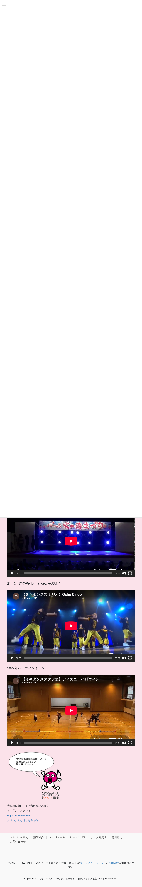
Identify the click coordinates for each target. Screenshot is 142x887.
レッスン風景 (78, 837)
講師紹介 (38, 837)
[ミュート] (124, 573)
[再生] (12, 573)
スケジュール (57, 837)
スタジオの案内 (19, 837)
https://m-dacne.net (18, 815)
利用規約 (114, 863)
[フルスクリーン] (130, 573)
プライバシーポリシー (93, 863)
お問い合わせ (18, 841)
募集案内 (117, 837)
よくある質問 (98, 837)
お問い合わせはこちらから (22, 820)
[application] (71, 541)
